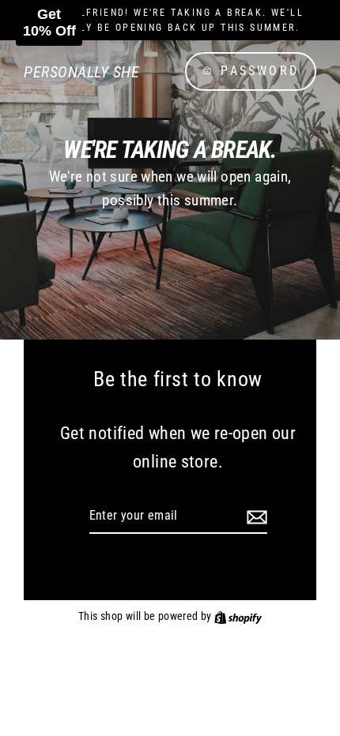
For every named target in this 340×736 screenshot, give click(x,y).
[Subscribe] (254, 516)
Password (260, 70)
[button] (49, 23)
